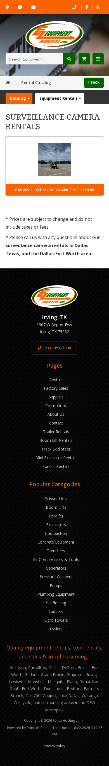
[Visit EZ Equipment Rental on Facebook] (87, 7)
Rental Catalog (36, 82)
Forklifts (56, 516)
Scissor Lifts (56, 498)
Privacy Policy (54, 746)
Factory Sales (56, 388)
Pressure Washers (56, 576)
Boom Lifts (56, 507)
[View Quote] (84, 58)
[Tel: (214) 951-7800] (74, 7)
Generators (56, 568)
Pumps (56, 585)
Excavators (56, 524)
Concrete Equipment (55, 542)
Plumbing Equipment (56, 594)
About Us (56, 414)
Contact (56, 423)
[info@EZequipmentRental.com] (33, 7)
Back (95, 82)
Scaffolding (56, 602)
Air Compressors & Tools (56, 559)
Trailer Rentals (56, 431)
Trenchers (56, 550)
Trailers (56, 629)
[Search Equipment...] (69, 58)
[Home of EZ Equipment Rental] (8, 82)
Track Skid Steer (55, 449)
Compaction (56, 533)
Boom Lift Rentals (55, 440)
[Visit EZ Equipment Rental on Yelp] (97, 7)
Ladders (56, 611)
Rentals (56, 379)
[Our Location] (8, 7)
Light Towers (56, 620)
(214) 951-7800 (57, 347)
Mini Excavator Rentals (56, 457)
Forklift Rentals (56, 466)
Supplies (56, 397)
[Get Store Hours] (20, 7)
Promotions (56, 405)
